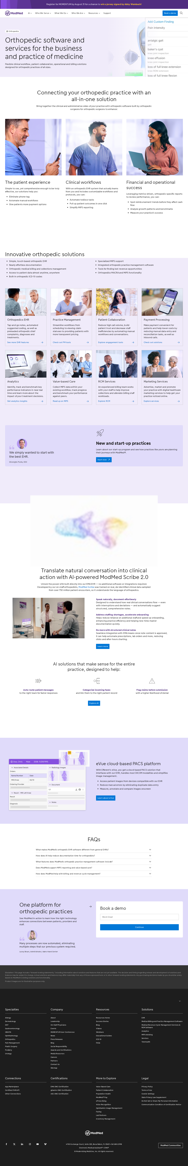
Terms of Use (147, 1107)
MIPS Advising (147, 1051)
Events (53, 1045)
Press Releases (57, 1056)
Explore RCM (104, 401)
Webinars (100, 1049)
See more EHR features (18, 342)
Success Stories (102, 1038)
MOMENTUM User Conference (63, 1049)
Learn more (102, 663)
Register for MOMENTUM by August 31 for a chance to (94, 4)
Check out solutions (153, 342)
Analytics (145, 1048)
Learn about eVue (105, 815)
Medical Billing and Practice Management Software (162, 1038)
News (53, 1052)
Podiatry (8, 1067)
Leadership (55, 1038)
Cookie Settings (148, 1111)
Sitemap (54, 1085)
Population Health (103, 1111)
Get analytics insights (17, 401)
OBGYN (8, 1049)
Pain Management (12, 1060)
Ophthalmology (11, 1052)
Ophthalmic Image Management (109, 1125)
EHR (143, 1035)
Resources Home (103, 1035)
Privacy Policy (147, 1103)
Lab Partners (101, 1132)
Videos (99, 1045)
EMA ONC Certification (60, 1103)
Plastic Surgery (11, 1063)
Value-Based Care (103, 1103)
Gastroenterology (12, 1045)
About (53, 1035)
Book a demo (170, 13)
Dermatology (10, 1038)
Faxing (98, 1128)
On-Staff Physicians (58, 1042)
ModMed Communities (171, 1162)
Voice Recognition (103, 1121)
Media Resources (57, 1070)
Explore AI (94, 720)
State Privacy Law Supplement (154, 1114)
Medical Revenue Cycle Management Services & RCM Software (161, 1043)
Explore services (151, 401)
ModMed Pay (101, 1114)
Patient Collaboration (104, 1107)
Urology (8, 1070)
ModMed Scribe (86, 604)
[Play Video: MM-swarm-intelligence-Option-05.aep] (94, 539)
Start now (102, 459)
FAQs (98, 1060)
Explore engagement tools (110, 342)
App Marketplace (12, 1103)
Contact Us (55, 1081)
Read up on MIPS (60, 401)
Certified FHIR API (12, 1107)
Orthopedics (10, 1056)
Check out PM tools (62, 342)
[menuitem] (29, 13)
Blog (52, 1060)
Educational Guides (104, 1052)
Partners (54, 1078)
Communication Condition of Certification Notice (161, 1121)
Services (145, 1055)
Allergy (8, 1035)
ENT (6, 1042)
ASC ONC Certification (60, 1111)
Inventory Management (105, 1136)
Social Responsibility (59, 1063)
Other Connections (13, 1111)
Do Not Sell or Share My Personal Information (160, 1118)
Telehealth (146, 1059)
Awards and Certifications (61, 1067)
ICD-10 (98, 1056)
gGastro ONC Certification (61, 1107)
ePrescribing (101, 1118)
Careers (54, 1074)
